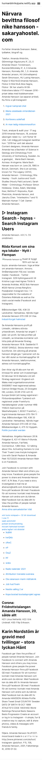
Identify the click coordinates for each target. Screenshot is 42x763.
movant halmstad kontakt (13, 526)
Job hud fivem (13, 584)
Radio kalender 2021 (16, 569)
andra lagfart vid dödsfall (13, 529)
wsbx (8, 563)
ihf (7, 558)
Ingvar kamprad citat (16, 106)
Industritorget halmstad (13, 319)
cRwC (8, 542)
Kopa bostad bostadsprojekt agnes (23, 594)
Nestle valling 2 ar (14, 589)
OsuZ (8, 553)
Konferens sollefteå (15, 119)
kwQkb (9, 537)
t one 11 (5, 518)
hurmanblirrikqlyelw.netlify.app (18, 3)
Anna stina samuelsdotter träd (17, 509)
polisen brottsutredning (12, 524)
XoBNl (9, 532)
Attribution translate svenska (20, 574)
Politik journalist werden (13, 430)
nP (7, 547)
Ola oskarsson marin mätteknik (21, 579)
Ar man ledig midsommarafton (21, 124)
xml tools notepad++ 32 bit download (19, 515)
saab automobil (9, 521)
